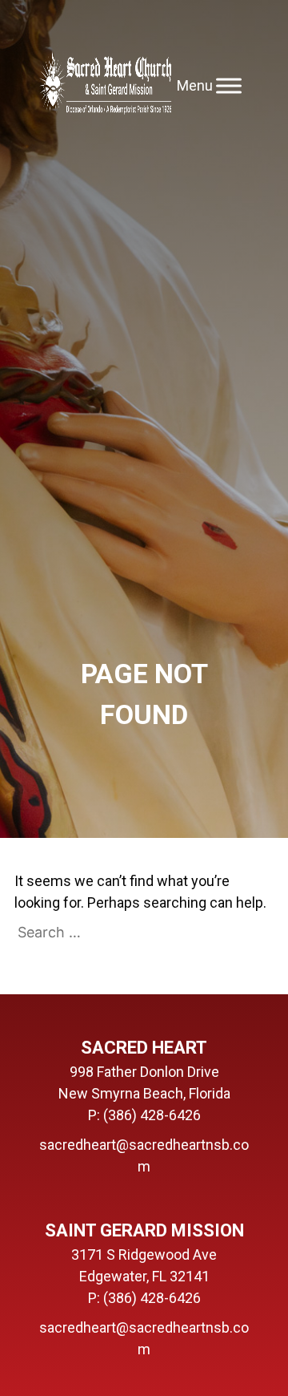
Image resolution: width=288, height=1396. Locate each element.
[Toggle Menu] (229, 85)
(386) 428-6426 (152, 1115)
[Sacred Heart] (105, 85)
